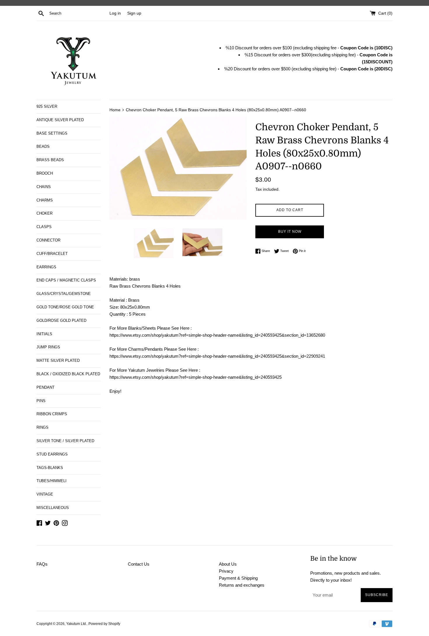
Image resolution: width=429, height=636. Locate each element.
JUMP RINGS (48, 347)
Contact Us (138, 564)
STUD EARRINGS (52, 454)
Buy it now (289, 232)
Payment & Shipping (238, 578)
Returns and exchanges (241, 585)
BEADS (43, 146)
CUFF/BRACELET (52, 253)
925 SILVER (46, 106)
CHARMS (44, 200)
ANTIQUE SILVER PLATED (60, 120)
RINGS (42, 427)
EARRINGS (46, 267)
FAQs (42, 564)
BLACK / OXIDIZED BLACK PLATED (68, 374)
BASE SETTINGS (51, 133)
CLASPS (44, 227)
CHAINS (43, 187)
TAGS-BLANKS (49, 467)
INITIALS (44, 334)
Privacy (226, 571)
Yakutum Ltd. (76, 624)
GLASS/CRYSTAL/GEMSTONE (63, 293)
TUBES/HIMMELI (51, 481)
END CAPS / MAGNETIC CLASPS (66, 280)
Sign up (134, 13)
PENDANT (45, 387)
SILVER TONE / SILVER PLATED (65, 441)
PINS (41, 401)
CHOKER (44, 213)
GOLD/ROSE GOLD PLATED (61, 320)
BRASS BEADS (50, 160)
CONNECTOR (48, 240)
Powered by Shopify (104, 624)
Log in (115, 13)
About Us (228, 564)
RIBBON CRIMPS (51, 414)
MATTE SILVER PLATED (58, 360)
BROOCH (44, 173)
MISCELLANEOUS (52, 507)
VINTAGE (44, 494)
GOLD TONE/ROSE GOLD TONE (65, 307)
